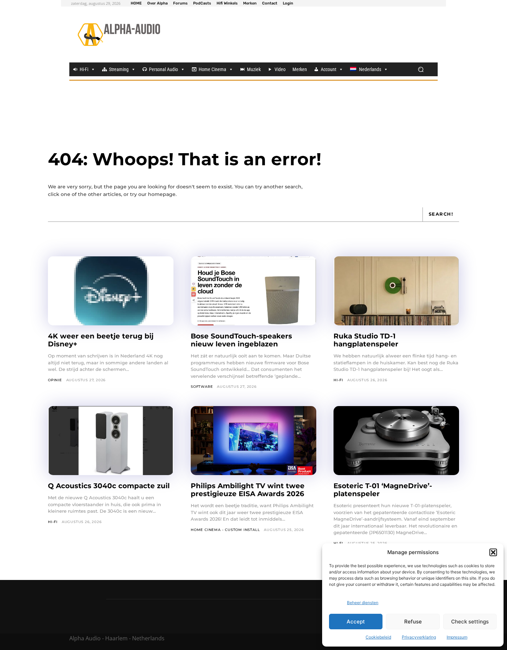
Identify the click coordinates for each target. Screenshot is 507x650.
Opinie (55, 380)
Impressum (457, 637)
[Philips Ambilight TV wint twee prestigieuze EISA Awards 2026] (253, 440)
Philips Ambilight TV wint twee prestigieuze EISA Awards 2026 (248, 490)
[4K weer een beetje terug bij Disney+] (110, 290)
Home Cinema (212, 69)
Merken (299, 69)
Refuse (413, 621)
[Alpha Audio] (118, 34)
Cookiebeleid (378, 637)
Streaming (119, 69)
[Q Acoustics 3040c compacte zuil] (110, 440)
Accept (356, 621)
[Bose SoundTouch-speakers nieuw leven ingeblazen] (253, 290)
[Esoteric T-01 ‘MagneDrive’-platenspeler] (396, 440)
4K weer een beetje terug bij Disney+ (100, 340)
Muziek (254, 69)
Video (280, 69)
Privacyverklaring (419, 637)
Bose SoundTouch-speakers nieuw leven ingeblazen (241, 340)
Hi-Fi (84, 69)
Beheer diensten (362, 602)
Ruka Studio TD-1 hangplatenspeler (366, 340)
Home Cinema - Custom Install (225, 530)
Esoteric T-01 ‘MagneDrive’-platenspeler (383, 490)
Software (202, 386)
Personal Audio (163, 69)
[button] (493, 552)
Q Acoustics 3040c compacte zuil (109, 486)
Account (328, 69)
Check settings (470, 621)
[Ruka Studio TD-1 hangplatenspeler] (396, 290)
